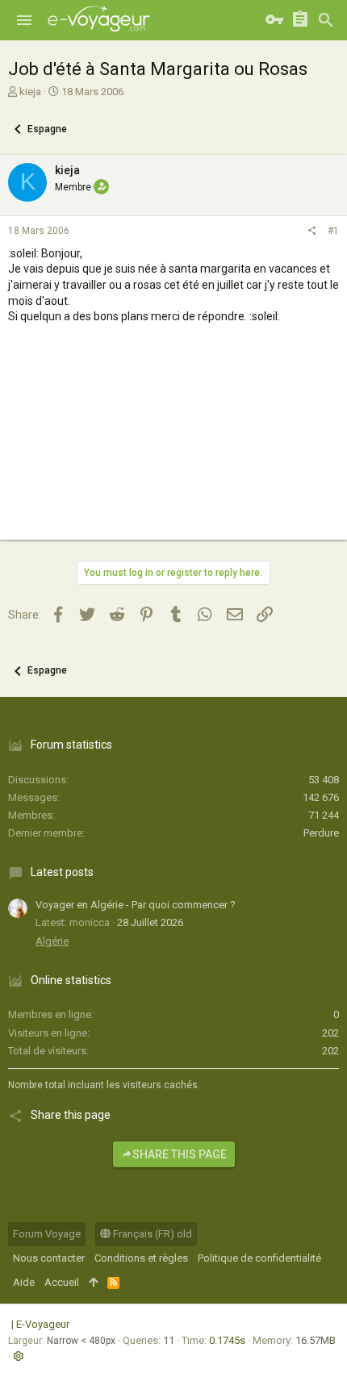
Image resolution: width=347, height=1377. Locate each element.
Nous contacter (49, 1258)
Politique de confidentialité (259, 1258)
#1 (333, 230)
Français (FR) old (151, 1234)
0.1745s (227, 1340)
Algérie (52, 941)
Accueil (61, 1282)
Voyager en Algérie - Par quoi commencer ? (136, 905)
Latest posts (62, 872)
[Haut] (93, 1283)
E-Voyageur (42, 1324)
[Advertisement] (173, 447)
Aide (24, 1282)
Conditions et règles (141, 1258)
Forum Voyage (47, 1234)
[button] (24, 20)
